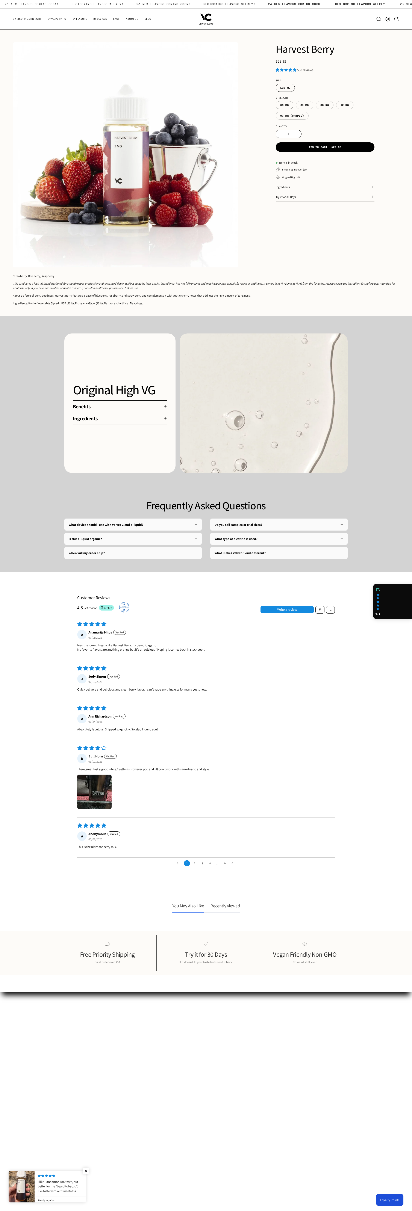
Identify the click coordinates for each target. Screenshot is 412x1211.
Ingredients (283, 187)
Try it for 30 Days (286, 197)
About (214, 1024)
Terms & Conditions (223, 1037)
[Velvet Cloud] (206, 19)
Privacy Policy (219, 1031)
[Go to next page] (233, 863)
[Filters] (319, 610)
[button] (378, 19)
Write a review (287, 609)
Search (215, 1017)
